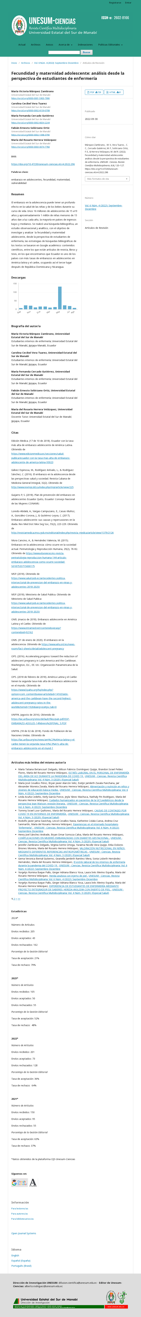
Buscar (86, 52)
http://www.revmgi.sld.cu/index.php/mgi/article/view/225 (42, 487)
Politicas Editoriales (109, 44)
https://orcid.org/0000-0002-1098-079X (30, 134)
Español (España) (20, 1260)
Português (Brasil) (21, 1265)
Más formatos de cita (98, 178)
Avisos (49, 44)
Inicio (14, 62)
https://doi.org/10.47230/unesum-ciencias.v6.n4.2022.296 (43, 164)
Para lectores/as (19, 1208)
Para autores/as (19, 1213)
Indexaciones (85, 44)
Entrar (128, 2)
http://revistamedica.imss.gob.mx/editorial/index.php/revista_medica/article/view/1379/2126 (62, 532)
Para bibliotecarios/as (22, 1218)
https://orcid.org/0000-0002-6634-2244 (30, 122)
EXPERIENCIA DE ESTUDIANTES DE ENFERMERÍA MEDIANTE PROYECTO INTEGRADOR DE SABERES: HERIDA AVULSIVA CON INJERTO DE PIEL (68, 887)
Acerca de (64, 44)
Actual (21, 44)
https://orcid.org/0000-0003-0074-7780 (30, 146)
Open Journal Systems (23, 1233)
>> (19, 898)
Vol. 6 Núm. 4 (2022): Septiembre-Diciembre (56, 62)
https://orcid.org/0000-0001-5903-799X (30, 98)
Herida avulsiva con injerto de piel (68, 875)
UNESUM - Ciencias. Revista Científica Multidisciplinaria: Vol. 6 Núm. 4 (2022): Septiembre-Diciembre (69, 877)
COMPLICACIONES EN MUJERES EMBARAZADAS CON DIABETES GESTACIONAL (63, 838)
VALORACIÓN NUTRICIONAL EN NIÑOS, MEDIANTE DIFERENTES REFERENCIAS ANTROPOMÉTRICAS (71, 850)
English (15, 1255)
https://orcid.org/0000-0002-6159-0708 (30, 110)
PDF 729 (95, 92)
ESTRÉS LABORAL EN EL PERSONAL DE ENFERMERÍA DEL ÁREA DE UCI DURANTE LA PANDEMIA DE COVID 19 (73, 774)
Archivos (35, 44)
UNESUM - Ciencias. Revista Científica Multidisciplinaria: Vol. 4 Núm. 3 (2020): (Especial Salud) (72, 778)
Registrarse (115, 2)
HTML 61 (115, 92)
